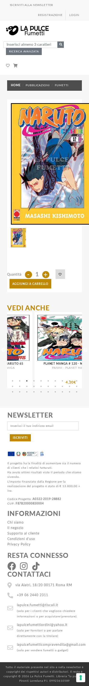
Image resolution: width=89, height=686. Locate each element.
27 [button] (55, 391)
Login (74, 15)
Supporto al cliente (23, 533)
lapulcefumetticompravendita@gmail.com (51, 644)
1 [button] (12, 380)
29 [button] (69, 391)
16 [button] (48, 386)
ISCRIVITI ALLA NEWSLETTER (31, 5)
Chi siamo (15, 522)
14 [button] (34, 386)
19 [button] (69, 386)
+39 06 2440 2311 (32, 595)
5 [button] (41, 380)
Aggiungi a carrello (30, 283)
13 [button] (26, 386)
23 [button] (26, 391)
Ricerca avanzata (24, 51)
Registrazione (50, 15)
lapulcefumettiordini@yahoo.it (42, 625)
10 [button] (76, 380)
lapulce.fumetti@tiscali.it (37, 605)
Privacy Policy (19, 544)
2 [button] (19, 380)
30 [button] (76, 391)
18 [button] (62, 386)
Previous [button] (3, 350)
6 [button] (48, 380)
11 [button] (12, 386)
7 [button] (55, 380)
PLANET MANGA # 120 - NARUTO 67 (60, 363)
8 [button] (62, 380)
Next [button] (85, 350)
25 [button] (41, 391)
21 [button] (12, 391)
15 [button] (41, 386)
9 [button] (69, 380)
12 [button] (19, 386)
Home (15, 85)
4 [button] (34, 380)
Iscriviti (20, 437)
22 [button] (19, 391)
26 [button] (48, 391)
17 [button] (55, 386)
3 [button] (26, 380)
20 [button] (76, 386)
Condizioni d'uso (21, 539)
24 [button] (34, 391)
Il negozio (15, 528)
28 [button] (62, 391)
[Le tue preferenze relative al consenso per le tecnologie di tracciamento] (80, 677)
